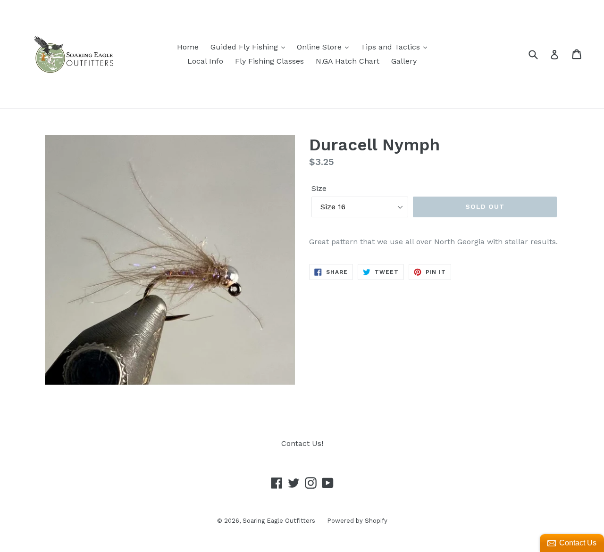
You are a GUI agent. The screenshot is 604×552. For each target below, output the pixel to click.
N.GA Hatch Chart (347, 61)
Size (319, 188)
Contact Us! (302, 443)
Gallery (404, 61)
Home (188, 46)
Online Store (320, 46)
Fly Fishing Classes (269, 61)
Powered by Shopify (357, 520)
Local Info (205, 61)
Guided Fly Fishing (245, 46)
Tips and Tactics (391, 46)
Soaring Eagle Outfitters (279, 520)
